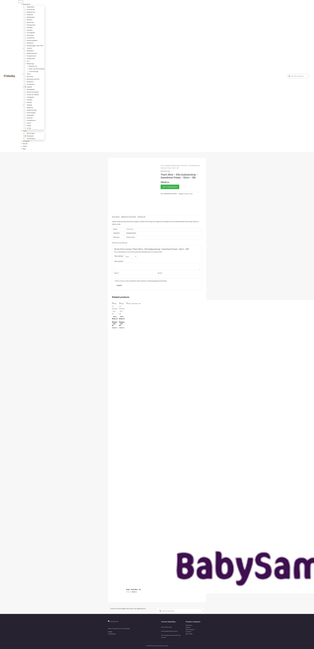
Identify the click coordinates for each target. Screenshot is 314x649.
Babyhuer (30, 107)
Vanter (29, 123)
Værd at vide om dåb (166, 627)
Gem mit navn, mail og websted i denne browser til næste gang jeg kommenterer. (141, 281)
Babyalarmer (31, 12)
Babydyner (30, 51)
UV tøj (29, 128)
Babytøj (167, 165)
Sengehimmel (31, 56)
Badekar (29, 20)
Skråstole (30, 43)
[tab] (116, 217)
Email (160, 273)
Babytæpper (31, 17)
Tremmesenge (33, 71)
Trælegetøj (30, 97)
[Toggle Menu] (21, 1)
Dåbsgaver (26, 141)
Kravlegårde (31, 32)
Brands (25, 143)
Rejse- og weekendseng (36, 69)
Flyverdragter (31, 112)
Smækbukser (31, 120)
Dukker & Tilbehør (33, 94)
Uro (28, 61)
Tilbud (25, 146)
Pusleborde (30, 38)
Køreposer (30, 81)
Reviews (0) (141, 217)
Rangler (29, 102)
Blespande (30, 22)
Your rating (119, 256)
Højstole (29, 30)
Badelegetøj (31, 89)
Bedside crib (33, 66)
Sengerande (31, 58)
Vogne (25, 131)
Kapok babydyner (190, 629)
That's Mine (129, 229)
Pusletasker (31, 84)
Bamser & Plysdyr (33, 92)
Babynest (30, 14)
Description (116, 217)
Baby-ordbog (189, 634)
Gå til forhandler (170, 187)
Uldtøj (29, 125)
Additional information (128, 217)
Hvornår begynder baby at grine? (169, 631)
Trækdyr (29, 100)
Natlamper (30, 35)
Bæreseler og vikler (33, 79)
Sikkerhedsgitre (32, 40)
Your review (119, 261)
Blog (24, 149)
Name (116, 273)
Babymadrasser (32, 53)
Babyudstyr (26, 4)
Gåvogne (30, 27)
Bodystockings (32, 110)
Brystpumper (31, 25)
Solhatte (30, 118)
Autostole (30, 76)
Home (162, 165)
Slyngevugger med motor (35, 45)
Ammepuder (31, 9)
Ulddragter (30, 115)
